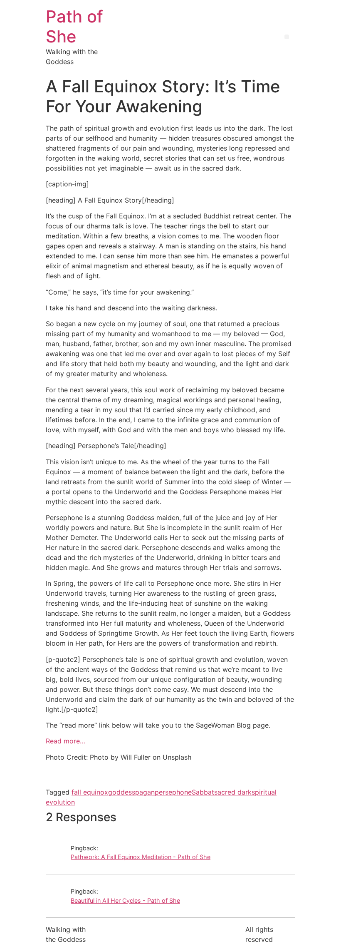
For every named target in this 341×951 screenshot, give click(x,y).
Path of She (74, 26)
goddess (121, 792)
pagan (145, 792)
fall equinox (90, 792)
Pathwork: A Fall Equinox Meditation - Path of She (140, 856)
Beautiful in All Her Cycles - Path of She (125, 900)
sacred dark (233, 792)
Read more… (65, 741)
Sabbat (203, 792)
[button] (286, 37)
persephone (173, 792)
